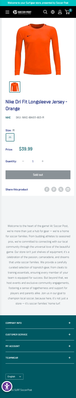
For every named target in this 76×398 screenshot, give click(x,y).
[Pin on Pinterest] (53, 189)
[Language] (53, 12)
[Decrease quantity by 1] (23, 161)
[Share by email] (67, 189)
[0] (67, 12)
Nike (8, 117)
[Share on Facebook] (46, 189)
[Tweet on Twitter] (60, 189)
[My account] (60, 12)
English (11, 376)
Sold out (38, 174)
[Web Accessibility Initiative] (7, 386)
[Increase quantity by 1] (42, 161)
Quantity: (11, 161)
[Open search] (45, 12)
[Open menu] (7, 12)
